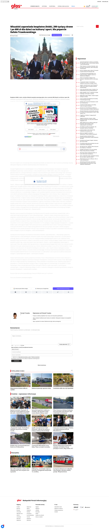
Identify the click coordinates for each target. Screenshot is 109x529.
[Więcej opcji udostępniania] (68, 292)
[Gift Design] (75, 509)
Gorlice (18, 515)
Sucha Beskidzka (30, 515)
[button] (52, 133)
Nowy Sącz (29, 506)
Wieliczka (29, 520)
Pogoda (37, 506)
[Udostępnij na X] (47, 292)
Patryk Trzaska (15, 35)
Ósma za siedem (39, 516)
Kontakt (56, 511)
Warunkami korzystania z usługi (24, 356)
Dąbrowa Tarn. (20, 513)
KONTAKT (99, 1)
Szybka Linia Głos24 (63, 6)
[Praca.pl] (75, 507)
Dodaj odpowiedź (63, 344)
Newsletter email (58, 506)
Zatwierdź (16, 360)
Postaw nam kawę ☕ (57, 35)
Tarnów (28, 516)
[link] (50, 134)
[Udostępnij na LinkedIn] (26, 292)
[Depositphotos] (87, 507)
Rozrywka (52, 6)
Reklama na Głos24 (58, 508)
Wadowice (29, 518)
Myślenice (19, 520)
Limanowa (19, 516)
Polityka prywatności (58, 510)
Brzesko (18, 510)
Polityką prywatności (35, 356)
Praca (73, 6)
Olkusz (28, 508)
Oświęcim (29, 510)
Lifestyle (37, 510)
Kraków (18, 506)
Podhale (28, 511)
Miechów (18, 518)
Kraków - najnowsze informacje (23, 394)
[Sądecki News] (81, 507)
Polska (37, 513)
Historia (44, 6)
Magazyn (37, 508)
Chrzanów (19, 511)
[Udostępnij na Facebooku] (15, 292)
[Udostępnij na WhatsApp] (37, 292)
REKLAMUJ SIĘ (105, 1)
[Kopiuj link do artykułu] (58, 292)
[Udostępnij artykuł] (72, 35)
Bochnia (18, 508)
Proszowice (29, 513)
